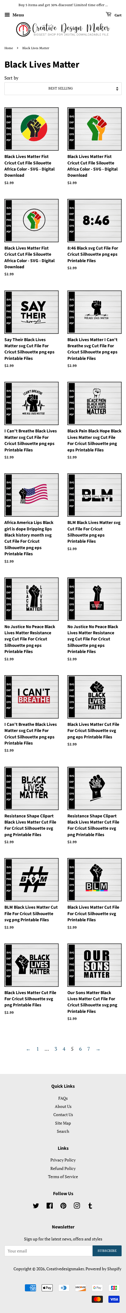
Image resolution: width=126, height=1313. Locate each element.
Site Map (63, 1123)
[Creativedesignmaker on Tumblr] (90, 1206)
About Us (63, 1106)
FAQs (63, 1098)
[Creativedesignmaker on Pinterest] (63, 1206)
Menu (17, 15)
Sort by (11, 78)
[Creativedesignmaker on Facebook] (49, 1206)
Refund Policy (63, 1168)
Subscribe (107, 1251)
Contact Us (63, 1114)
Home (8, 48)
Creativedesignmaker (65, 1268)
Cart (118, 15)
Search (63, 1131)
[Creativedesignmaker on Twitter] (36, 1206)
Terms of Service (63, 1176)
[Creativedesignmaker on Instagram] (77, 1206)
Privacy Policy (63, 1160)
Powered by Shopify (103, 1268)
